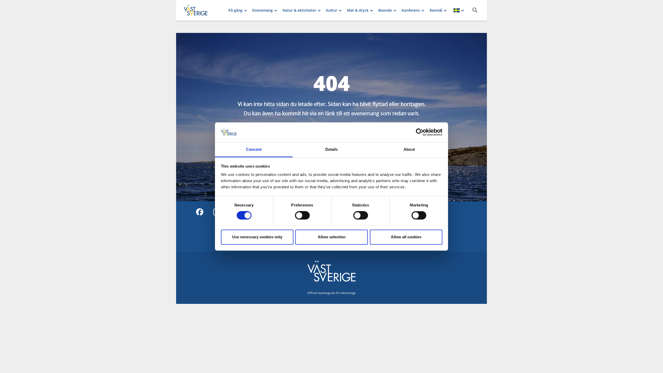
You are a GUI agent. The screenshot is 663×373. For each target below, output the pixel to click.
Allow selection (331, 237)
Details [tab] (331, 149)
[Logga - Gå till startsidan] (202, 10)
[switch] (302, 215)
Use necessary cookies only (257, 237)
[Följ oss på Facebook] (199, 212)
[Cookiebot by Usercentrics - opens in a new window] (419, 132)
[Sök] (475, 10)
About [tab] (409, 149)
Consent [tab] (254, 149)
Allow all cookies (406, 237)
